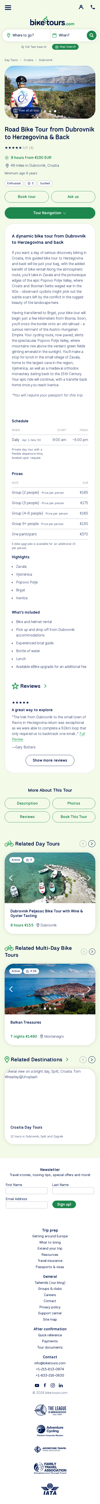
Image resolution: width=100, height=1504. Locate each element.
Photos (73, 803)
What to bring (50, 1242)
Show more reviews (50, 760)
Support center (50, 1313)
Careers (50, 1295)
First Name (14, 1185)
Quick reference (50, 1335)
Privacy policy (50, 1307)
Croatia (28, 60)
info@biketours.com (50, 1363)
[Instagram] (52, 1385)
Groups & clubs (50, 1288)
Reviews (27, 816)
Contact (50, 1301)
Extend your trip (50, 1248)
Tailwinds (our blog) (50, 1282)
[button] (8, 7)
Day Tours (11, 60)
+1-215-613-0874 (50, 1369)
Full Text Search (36, 47)
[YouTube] (37, 1385)
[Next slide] (91, 843)
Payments (50, 1341)
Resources (50, 1254)
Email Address (16, 1199)
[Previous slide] (83, 843)
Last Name (60, 1185)
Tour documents (50, 1347)
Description (27, 803)
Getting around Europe (50, 1236)
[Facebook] (45, 1385)
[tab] (45, 111)
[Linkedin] (60, 1385)
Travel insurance (50, 1260)
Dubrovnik (45, 60)
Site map (50, 1319)
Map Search (67, 47)
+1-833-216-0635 (50, 1375)
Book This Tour (74, 816)
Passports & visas (50, 1267)
